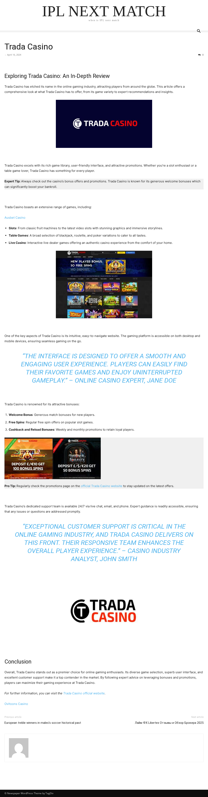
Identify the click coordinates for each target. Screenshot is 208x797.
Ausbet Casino (14, 217)
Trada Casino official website (84, 693)
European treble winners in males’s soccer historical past (42, 723)
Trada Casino (28, 47)
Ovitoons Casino (16, 704)
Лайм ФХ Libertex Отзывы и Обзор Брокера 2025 (169, 723)
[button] (199, 31)
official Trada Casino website (101, 486)
